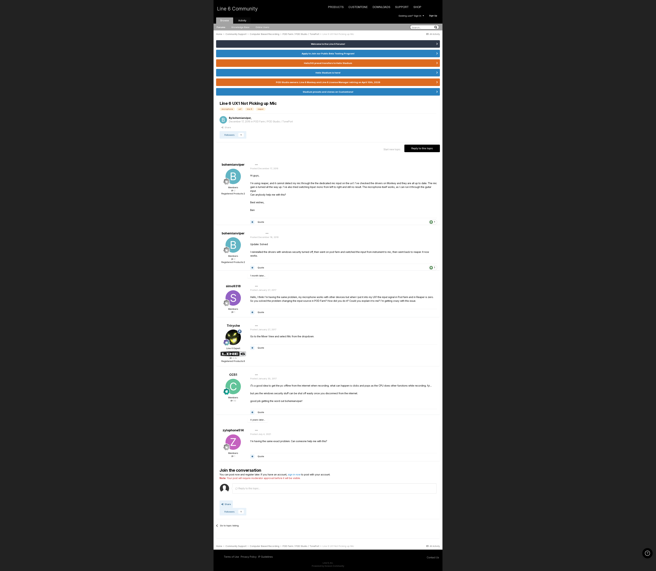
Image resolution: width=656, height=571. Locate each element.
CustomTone (358, 7)
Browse (224, 20)
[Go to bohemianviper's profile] (223, 120)
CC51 (233, 374)
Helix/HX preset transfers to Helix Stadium (328, 63)
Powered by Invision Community (328, 566)
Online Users (262, 27)
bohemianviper (242, 117)
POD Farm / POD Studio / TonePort (273, 121)
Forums (221, 27)
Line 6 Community (237, 9)
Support (402, 7)
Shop (417, 7)
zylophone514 (233, 430)
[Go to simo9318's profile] (233, 298)
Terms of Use (231, 556)
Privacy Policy (249, 556)
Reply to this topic (422, 148)
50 (234, 400)
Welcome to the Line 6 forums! (328, 44)
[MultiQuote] (252, 222)
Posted (264, 168)
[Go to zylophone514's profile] (233, 442)
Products (336, 7)
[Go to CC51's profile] (233, 386)
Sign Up (433, 15)
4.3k (234, 358)
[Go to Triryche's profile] (233, 337)
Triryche (233, 325)
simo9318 (233, 286)
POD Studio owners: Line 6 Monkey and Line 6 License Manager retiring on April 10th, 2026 (328, 82)
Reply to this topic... (249, 488)
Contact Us (433, 557)
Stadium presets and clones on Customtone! (328, 91)
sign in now (294, 474)
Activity (242, 20)
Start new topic (392, 149)
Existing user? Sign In (411, 15)
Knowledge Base (240, 27)
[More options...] (256, 165)
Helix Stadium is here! (328, 72)
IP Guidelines (265, 556)
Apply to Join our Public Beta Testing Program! (328, 53)
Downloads (381, 7)
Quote (261, 222)
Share (227, 127)
